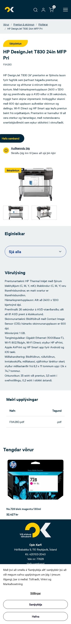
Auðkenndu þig (20, 148)
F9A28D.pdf (16, 422)
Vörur (6, 24)
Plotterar (43, 24)
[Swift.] (9, 9)
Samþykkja (35, 604)
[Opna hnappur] (65, 10)
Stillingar (35, 593)
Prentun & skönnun (23, 24)
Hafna (35, 616)
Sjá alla (15, 251)
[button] (35, 9)
